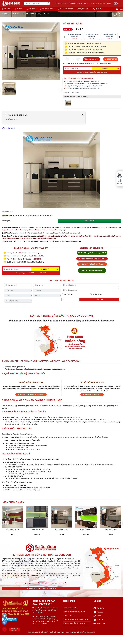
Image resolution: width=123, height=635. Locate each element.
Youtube (100, 612)
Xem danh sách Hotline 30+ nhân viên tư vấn (91, 258)
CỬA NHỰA (7, 9)
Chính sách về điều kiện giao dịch (74, 623)
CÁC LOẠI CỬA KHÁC (66, 9)
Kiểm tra (99, 299)
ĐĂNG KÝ (106, 68)
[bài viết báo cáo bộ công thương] (16, 619)
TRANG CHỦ (6, 14)
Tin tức (95, 3)
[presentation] (2, 89)
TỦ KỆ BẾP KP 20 (12, 529)
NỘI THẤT (98, 9)
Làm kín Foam (68, 294)
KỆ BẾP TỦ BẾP (28, 14)
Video (101, 3)
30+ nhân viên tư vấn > (94, 88)
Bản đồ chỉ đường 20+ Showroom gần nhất (91, 253)
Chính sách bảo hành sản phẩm (74, 612)
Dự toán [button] (119, 183)
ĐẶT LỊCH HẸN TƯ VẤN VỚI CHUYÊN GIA (91, 264)
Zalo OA (100, 619)
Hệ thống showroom (76, 3)
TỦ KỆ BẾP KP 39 (110, 529)
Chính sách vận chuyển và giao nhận (75, 619)
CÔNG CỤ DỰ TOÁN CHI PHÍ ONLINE (91, 270)
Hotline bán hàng (62, 3)
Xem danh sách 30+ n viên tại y (91, 394)
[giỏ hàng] (117, 9)
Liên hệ (109, 3)
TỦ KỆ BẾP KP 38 (37, 529)
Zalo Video (101, 623)
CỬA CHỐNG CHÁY (47, 9)
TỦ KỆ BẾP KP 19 (11, 119)
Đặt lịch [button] (119, 177)
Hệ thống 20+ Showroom (79, 88)
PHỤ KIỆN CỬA (84, 9)
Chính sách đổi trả (69, 615)
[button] (4, 616)
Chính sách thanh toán (70, 608)
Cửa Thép (32, 9)
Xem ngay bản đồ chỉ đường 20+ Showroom (30, 394)
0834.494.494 (112, 59)
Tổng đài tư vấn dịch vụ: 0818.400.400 (42, 588)
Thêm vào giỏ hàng (91, 59)
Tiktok (99, 616)
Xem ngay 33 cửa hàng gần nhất (28, 584)
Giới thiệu (87, 3)
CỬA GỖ (19, 9)
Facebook (100, 608)
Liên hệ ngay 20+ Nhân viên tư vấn (54, 584)
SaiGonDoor (6, 215)
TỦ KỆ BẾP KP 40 (61, 529)
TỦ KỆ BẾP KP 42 (85, 529)
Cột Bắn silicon (97, 294)
